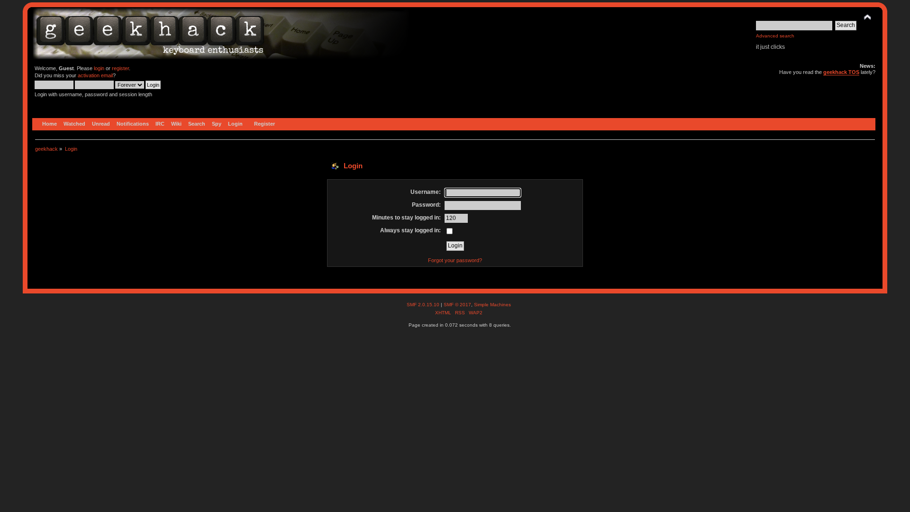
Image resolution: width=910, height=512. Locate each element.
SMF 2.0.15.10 (424, 304)
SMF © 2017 (457, 304)
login (99, 68)
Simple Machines (492, 304)
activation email (95, 75)
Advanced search (775, 35)
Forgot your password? (455, 260)
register (120, 68)
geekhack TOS (841, 72)
